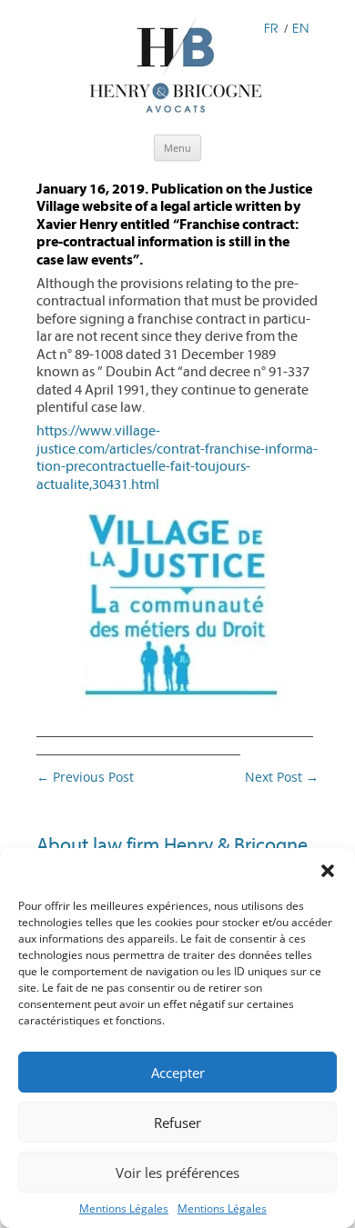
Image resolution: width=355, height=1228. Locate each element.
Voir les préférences (177, 1172)
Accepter (178, 1072)
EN (300, 27)
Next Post (282, 776)
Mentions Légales (123, 1208)
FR (271, 27)
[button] (328, 871)
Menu (177, 148)
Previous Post (85, 776)
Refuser (177, 1122)
